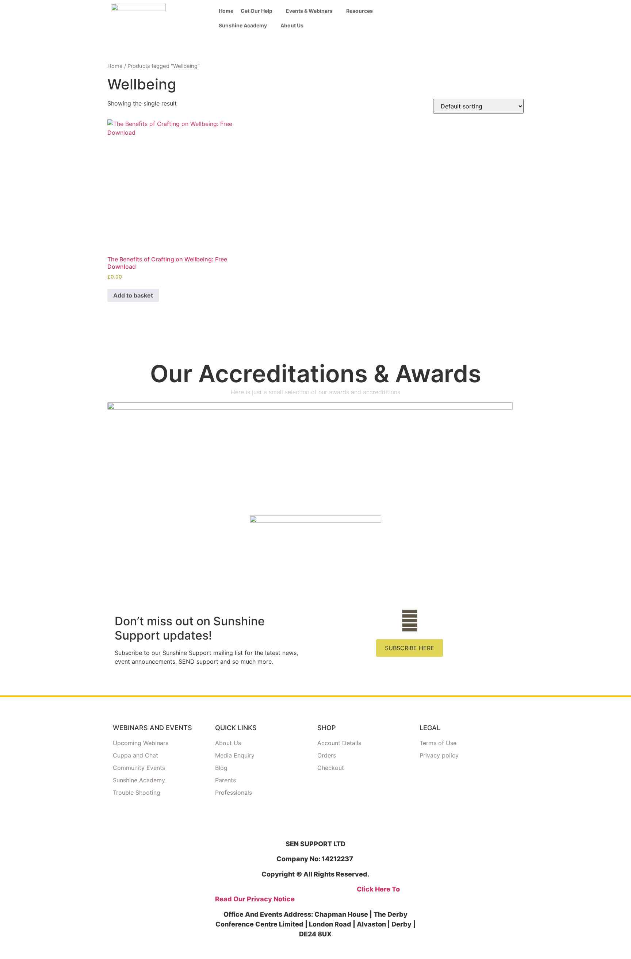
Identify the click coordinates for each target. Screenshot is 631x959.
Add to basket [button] (133, 295)
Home (226, 11)
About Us (291, 25)
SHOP (326, 728)
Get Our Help (256, 11)
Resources (359, 11)
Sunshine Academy (243, 25)
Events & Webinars (309, 11)
